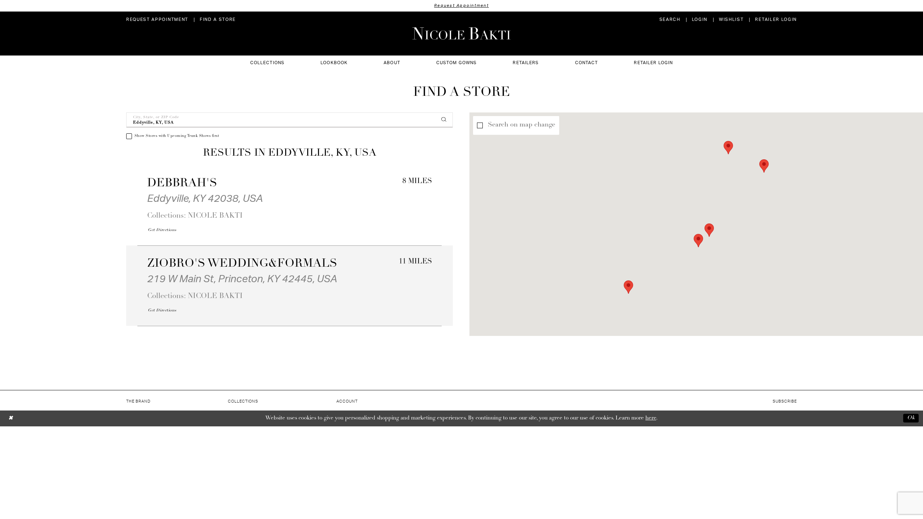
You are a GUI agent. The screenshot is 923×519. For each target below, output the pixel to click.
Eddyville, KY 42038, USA (205, 199)
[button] (699, 19)
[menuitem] (157, 19)
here (650, 418)
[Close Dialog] (10, 418)
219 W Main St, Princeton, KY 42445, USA (242, 279)
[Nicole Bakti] (461, 33)
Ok (911, 418)
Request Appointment (461, 6)
